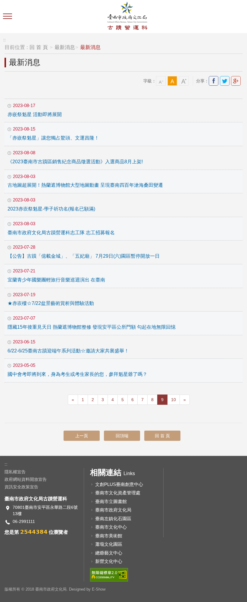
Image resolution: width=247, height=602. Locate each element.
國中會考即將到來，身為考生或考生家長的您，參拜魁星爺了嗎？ (77, 374)
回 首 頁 (39, 47)
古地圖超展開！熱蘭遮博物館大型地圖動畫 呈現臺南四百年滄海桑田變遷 (85, 185)
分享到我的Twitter (225, 81)
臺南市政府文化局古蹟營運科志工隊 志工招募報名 (61, 232)
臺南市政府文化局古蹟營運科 (127, 16)
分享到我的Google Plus (236, 81)
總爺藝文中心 (108, 552)
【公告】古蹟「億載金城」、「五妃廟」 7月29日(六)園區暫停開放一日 (84, 256)
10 (173, 399)
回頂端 (122, 435)
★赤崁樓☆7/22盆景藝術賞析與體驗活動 (51, 303)
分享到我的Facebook (213, 81)
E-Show (98, 589)
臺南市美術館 (108, 535)
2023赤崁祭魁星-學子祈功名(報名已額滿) (51, 208)
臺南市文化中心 (111, 527)
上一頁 (81, 435)
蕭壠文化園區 (108, 544)
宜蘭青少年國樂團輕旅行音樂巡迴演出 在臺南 (56, 279)
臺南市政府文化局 (113, 509)
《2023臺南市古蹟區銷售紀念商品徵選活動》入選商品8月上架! (75, 161)
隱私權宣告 (15, 471)
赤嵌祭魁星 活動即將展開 (35, 114)
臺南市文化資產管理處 (117, 492)
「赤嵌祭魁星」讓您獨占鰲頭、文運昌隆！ (53, 137)
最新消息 (65, 47)
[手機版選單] (8, 16)
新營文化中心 (108, 561)
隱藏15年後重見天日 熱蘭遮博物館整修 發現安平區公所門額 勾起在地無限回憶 (92, 327)
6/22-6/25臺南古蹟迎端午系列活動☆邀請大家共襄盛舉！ (68, 350)
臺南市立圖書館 (111, 501)
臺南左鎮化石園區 (113, 518)
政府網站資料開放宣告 (26, 479)
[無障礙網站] (109, 574)
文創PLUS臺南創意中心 (119, 484)
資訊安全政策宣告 (21, 486)
